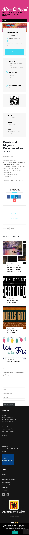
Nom (4, 389)
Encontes (13, 228)
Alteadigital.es (6, 482)
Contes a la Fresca (13, 361)
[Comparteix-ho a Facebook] (8, 197)
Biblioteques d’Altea (7, 485)
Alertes (4, 474)
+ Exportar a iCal (15, 218)
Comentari (6, 376)
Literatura (12, 75)
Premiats (4, 490)
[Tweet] (12, 197)
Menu (4, 20)
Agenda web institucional (8, 479)
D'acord (15, 532)
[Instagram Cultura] (8, 494)
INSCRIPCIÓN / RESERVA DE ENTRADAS (13, 180)
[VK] (19, 197)
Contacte (4, 435)
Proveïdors (5, 487)
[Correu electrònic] (14, 200)
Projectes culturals (7, 477)
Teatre (11, 81)
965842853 (17, 38)
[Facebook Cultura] (4, 494)
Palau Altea (5, 446)
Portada (12, 78)
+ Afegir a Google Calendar (15, 213)
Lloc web (5, 397)
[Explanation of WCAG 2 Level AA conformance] (14, 523)
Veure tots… (5, 451)
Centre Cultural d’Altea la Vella (10, 449)
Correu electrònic (8, 393)
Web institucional (14, 516)
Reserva (14, 52)
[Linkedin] (16, 197)
